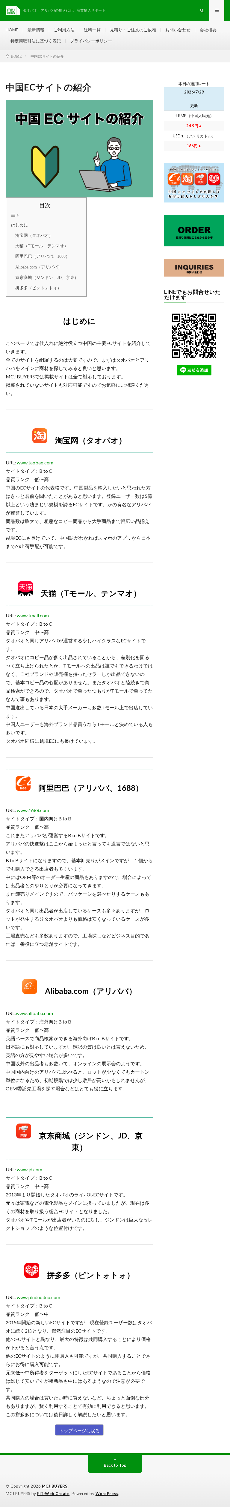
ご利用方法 (64, 29)
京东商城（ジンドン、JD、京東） (44, 277)
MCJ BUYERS (55, 1486)
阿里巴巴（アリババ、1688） (40, 256)
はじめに (19, 224)
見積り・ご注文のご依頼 (133, 29)
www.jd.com (29, 1169)
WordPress (107, 1493)
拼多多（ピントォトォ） (36, 288)
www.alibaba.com (34, 1013)
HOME (12, 29)
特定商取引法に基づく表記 (35, 40)
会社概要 (208, 29)
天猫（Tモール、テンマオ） (39, 245)
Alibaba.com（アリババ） (36, 267)
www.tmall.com (33, 615)
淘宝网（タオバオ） (32, 235)
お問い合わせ (177, 29)
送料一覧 (92, 29)
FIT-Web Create (53, 1493)
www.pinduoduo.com (38, 1297)
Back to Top (115, 1465)
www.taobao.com (35, 462)
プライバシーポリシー (91, 40)
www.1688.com (33, 810)
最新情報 (36, 29)
